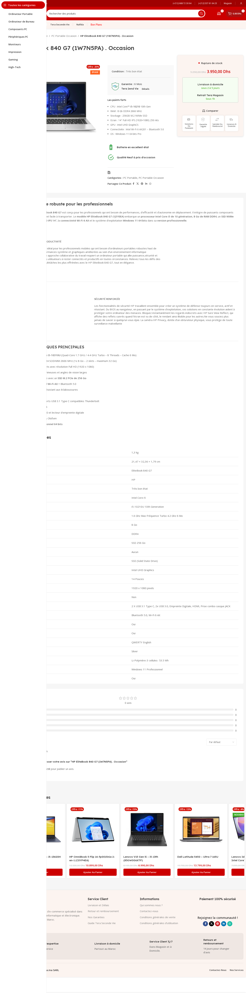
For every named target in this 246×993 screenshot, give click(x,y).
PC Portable (130, 177)
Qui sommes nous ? (151, 905)
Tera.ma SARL (50, 970)
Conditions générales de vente (157, 917)
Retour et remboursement (103, 911)
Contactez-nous (149, 911)
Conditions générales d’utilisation (159, 923)
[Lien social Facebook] (133, 183)
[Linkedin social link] (146, 183)
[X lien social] (137, 183)
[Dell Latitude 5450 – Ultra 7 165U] (201, 829)
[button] (93, 872)
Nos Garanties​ (96, 917)
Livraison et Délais (98, 905)
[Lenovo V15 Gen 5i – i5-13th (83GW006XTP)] (147, 829)
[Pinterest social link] (142, 183)
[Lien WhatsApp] (150, 183)
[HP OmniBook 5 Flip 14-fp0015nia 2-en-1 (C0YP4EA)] (93, 829)
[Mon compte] (241, 3)
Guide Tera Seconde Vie (102, 923)
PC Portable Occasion (64, 36)
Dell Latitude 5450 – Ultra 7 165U (197, 856)
